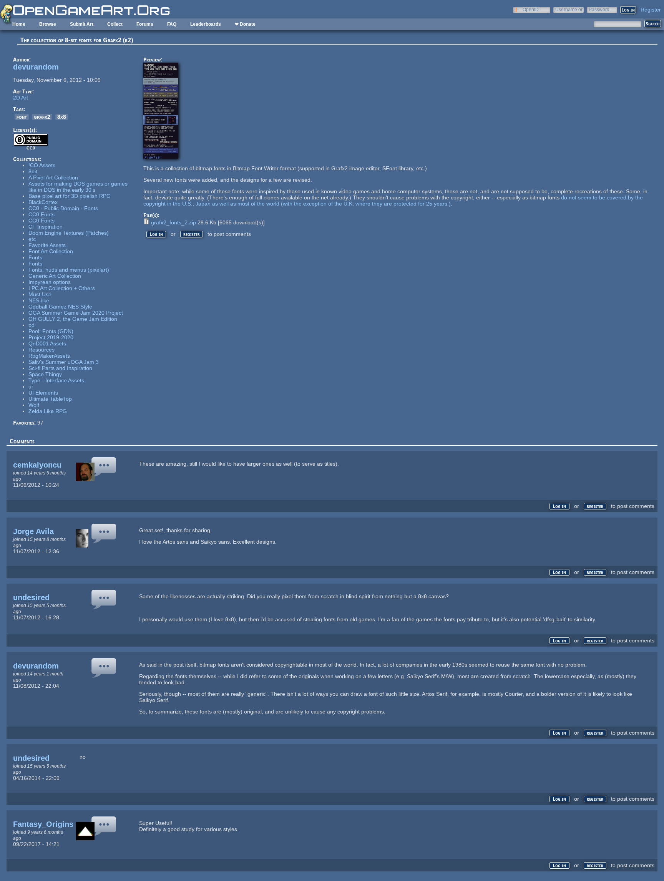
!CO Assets (41, 165)
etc (32, 239)
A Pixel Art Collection (53, 177)
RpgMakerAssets (49, 356)
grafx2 (42, 117)
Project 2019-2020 (50, 337)
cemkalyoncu (37, 465)
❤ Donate (245, 24)
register (191, 234)
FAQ (171, 24)
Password (599, 9)
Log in (156, 234)
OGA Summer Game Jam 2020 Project (75, 313)
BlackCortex (43, 202)
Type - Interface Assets (56, 380)
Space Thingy (45, 374)
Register (651, 10)
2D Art (20, 98)
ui (30, 386)
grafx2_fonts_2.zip (173, 222)
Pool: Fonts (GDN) (50, 331)
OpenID (531, 9)
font (22, 117)
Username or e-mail (569, 9)
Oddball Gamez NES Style (60, 307)
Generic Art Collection (54, 276)
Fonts (35, 257)
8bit (32, 171)
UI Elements (43, 393)
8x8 (61, 117)
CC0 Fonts (41, 214)
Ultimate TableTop (50, 399)
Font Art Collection (50, 251)
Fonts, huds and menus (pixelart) (68, 270)
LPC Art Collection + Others (61, 288)
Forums (144, 24)
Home (18, 24)
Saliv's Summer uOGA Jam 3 (63, 362)
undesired (31, 597)
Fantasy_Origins (43, 824)
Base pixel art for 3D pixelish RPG (69, 196)
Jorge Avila (33, 531)
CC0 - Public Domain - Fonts (63, 208)
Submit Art (81, 24)
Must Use (39, 294)
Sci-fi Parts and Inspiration (60, 368)
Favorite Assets (47, 245)
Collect (115, 24)
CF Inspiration (45, 227)
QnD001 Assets (47, 343)
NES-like (38, 300)
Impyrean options (49, 282)
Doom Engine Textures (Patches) (68, 233)
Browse (47, 24)
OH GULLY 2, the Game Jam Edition (72, 319)
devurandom (36, 67)
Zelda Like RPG (47, 411)
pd (31, 325)
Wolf (33, 405)
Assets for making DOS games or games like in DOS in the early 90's (78, 187)
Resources (41, 350)
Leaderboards (205, 24)
